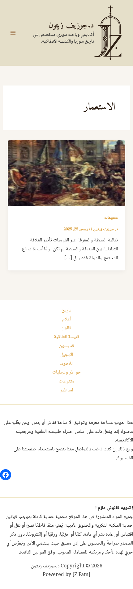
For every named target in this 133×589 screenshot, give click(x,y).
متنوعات (111, 218)
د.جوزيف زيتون (71, 25)
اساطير (66, 390)
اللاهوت (66, 364)
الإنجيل (66, 355)
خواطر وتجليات (66, 372)
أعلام (66, 319)
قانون (66, 328)
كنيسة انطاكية (66, 337)
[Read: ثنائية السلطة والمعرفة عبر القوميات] (67, 173)
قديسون (66, 346)
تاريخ (66, 310)
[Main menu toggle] (13, 33)
